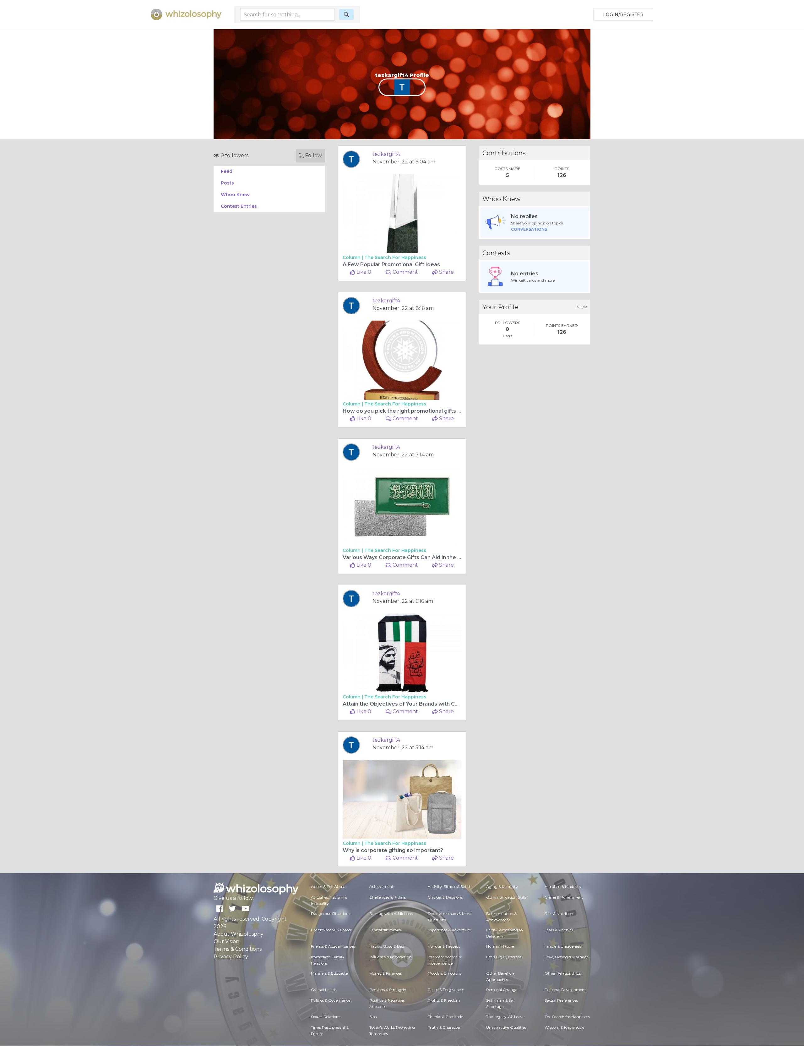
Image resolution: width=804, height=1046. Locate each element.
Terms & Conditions (238, 949)
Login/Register (623, 14)
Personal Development (565, 989)
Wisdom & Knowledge (564, 1027)
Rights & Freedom (444, 1000)
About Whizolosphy (238, 934)
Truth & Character (444, 1027)
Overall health (324, 989)
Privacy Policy (231, 957)
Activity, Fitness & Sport (449, 886)
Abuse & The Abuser (329, 886)
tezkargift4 (386, 154)
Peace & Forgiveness (446, 989)
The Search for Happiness (395, 257)
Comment (404, 272)
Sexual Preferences (561, 1000)
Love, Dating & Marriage (567, 957)
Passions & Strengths (388, 989)
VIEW (582, 307)
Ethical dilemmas (385, 930)
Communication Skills (506, 897)
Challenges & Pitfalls (387, 897)
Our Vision (226, 941)
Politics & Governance (330, 1000)
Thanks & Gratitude (445, 1016)
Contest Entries (239, 206)
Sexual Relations (325, 1016)
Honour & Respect (444, 946)
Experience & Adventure (449, 930)
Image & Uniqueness (563, 946)
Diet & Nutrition (559, 913)
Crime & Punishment (564, 897)
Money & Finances (385, 973)
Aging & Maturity (502, 886)
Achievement (381, 886)
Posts (227, 183)
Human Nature (500, 946)
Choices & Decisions (445, 897)
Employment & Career (331, 930)
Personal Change (501, 989)
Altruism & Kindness (563, 886)
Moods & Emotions (444, 973)
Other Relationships (563, 973)
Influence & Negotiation (390, 957)
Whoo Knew (235, 194)
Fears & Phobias (559, 930)
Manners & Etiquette (329, 973)
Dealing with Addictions (391, 913)
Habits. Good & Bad (386, 946)
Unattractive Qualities (506, 1027)
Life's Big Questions (503, 957)
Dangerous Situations (330, 913)
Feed (226, 171)
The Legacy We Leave (505, 1016)
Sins (373, 1016)
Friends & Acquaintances (333, 946)
